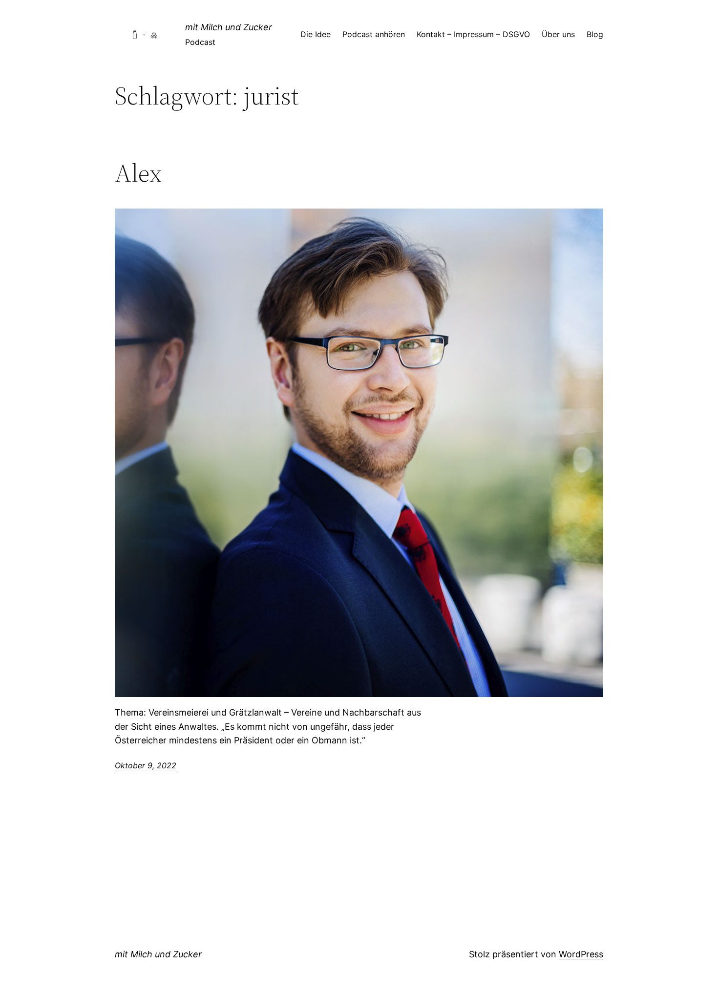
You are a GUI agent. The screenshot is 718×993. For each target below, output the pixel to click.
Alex (138, 173)
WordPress (581, 954)
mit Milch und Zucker (228, 27)
